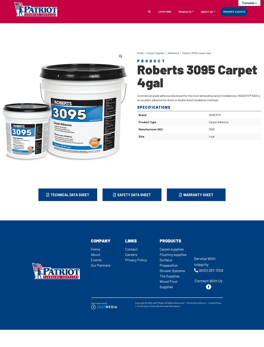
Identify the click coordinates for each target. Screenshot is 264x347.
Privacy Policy (136, 260)
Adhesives (173, 53)
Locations (164, 11)
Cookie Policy (214, 303)
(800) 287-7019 (211, 270)
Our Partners (100, 265)
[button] (120, 56)
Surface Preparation (169, 262)
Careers (131, 254)
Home (140, 53)
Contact (131, 249)
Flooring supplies (173, 254)
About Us (207, 11)
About (95, 254)
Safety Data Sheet (134, 195)
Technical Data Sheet (69, 195)
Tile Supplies (170, 276)
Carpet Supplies (155, 53)
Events (96, 260)
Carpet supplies (172, 249)
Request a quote (234, 11)
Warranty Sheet (197, 195)
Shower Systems (172, 270)
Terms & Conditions (196, 303)
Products (185, 11)
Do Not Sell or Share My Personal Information (158, 306)
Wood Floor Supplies (169, 284)
